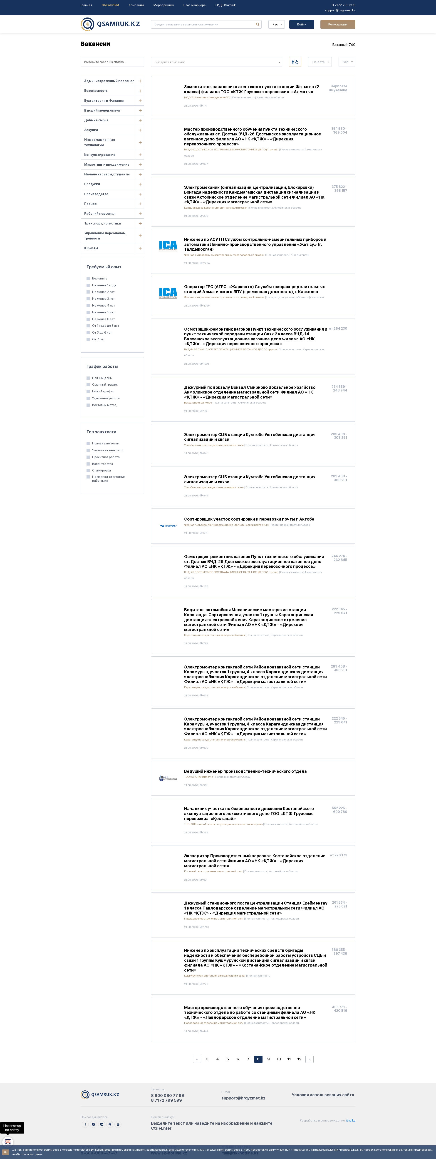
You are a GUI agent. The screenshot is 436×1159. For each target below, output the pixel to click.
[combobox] (112, 62)
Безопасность (96, 90)
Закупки (91, 130)
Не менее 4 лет (103, 305)
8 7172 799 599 (343, 5)
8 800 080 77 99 (167, 1095)
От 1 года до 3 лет (105, 325)
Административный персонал (109, 81)
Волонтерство (102, 464)
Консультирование (99, 155)
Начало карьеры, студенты (107, 174)
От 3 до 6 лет (102, 332)
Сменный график (105, 384)
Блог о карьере (194, 5)
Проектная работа (106, 457)
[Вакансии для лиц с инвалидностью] (295, 62)
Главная (86, 5)
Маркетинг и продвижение (106, 164)
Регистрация (337, 24)
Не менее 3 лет (103, 298)
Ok (5, 1152)
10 (279, 1059)
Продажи (92, 184)
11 (289, 1059)
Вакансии (110, 5)
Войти (301, 24)
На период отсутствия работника (108, 478)
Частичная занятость (108, 450)
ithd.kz (350, 1120)
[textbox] (216, 62)
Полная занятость (105, 443)
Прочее (90, 204)
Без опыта (99, 278)
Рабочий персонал (99, 213)
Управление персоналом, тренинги (105, 235)
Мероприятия (164, 5)
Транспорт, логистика (102, 223)
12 (299, 1059)
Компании (136, 5)
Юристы (91, 248)
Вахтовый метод (104, 405)
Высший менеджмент (102, 110)
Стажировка (101, 470)
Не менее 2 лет (103, 292)
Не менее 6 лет (103, 319)
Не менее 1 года (104, 285)
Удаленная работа (106, 398)
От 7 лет (98, 339)
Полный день (102, 378)
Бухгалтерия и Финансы (104, 100)
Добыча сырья (96, 120)
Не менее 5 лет (103, 312)
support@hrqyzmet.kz (340, 10)
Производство (96, 194)
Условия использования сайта (323, 1094)
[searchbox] (112, 62)
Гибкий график (103, 391)
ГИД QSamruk (226, 5)
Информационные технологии (99, 142)
